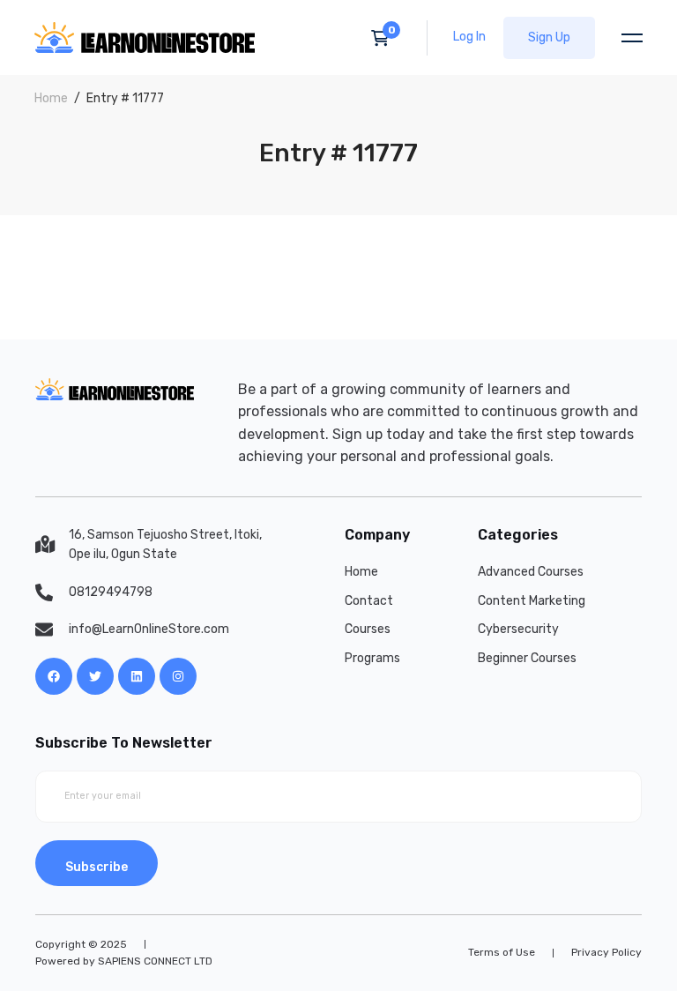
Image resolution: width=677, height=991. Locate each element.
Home (51, 98)
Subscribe (96, 867)
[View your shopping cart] (385, 38)
